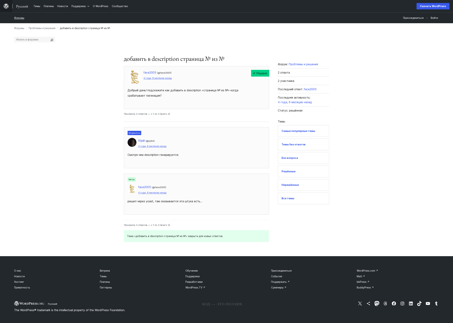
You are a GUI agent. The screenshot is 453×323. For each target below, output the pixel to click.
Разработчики (194, 281)
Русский (52, 303)
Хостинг (19, 281)
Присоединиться (281, 270)
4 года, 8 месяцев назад (158, 78)
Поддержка (192, 276)
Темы (103, 276)
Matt (361, 276)
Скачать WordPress (433, 6)
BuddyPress (365, 287)
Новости (19, 276)
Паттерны (106, 287)
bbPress (363, 281)
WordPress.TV (195, 287)
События (276, 276)
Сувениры (278, 287)
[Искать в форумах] (51, 39)
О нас (17, 270)
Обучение (191, 270)
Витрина (105, 270)
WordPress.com (367, 270)
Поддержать (280, 281)
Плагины (105, 281)
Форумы (19, 17)
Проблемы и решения (42, 28)
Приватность (22, 287)
